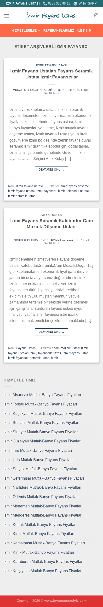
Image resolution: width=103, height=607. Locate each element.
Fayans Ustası (51, 215)
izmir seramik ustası (22, 196)
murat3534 (21, 90)
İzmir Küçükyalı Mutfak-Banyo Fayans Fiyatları (43, 413)
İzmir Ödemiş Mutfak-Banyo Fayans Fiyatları (41, 497)
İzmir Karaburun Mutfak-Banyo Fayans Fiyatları (43, 561)
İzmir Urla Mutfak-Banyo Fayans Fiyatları (38, 460)
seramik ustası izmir (44, 358)
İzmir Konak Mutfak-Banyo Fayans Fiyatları (40, 525)
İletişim (84, 30)
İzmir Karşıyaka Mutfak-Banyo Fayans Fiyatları (43, 571)
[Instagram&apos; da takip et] (96, 15)
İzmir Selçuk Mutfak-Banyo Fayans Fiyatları (40, 469)
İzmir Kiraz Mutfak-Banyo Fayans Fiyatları (39, 534)
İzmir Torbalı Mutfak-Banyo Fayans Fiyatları (40, 404)
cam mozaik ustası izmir (71, 348)
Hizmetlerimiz (24, 30)
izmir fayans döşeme (74, 186)
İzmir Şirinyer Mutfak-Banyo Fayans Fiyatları (41, 432)
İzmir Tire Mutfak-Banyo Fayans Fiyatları (38, 450)
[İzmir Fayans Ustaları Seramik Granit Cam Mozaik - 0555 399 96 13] (51, 15)
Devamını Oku (51, 169)
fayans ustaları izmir (22, 353)
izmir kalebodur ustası (73, 191)
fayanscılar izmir (49, 353)
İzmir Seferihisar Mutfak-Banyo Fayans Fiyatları (44, 478)
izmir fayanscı (46, 191)
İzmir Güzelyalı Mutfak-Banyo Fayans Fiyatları (42, 441)
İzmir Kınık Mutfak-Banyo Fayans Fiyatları (39, 552)
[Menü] (6, 16)
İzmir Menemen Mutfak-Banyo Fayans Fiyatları (43, 506)
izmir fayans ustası (51, 65)
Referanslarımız (58, 30)
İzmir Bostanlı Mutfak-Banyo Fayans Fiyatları (41, 423)
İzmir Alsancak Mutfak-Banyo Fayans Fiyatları (42, 395)
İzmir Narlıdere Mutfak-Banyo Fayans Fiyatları (42, 487)
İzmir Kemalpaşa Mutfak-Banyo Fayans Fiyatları (44, 543)
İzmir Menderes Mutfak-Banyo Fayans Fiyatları (43, 515)
